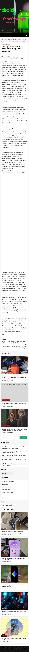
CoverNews (21, 648)
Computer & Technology (7, 492)
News (3, 495)
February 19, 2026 (9, 432)
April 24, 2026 (8, 641)
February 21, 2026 (9, 380)
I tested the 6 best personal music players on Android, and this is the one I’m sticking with (14, 447)
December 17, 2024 (10, 54)
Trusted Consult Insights (6, 505)
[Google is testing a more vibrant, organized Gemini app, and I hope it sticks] (14, 574)
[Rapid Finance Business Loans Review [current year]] (14, 392)
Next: (14, 346)
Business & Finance (6, 44)
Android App (5, 484)
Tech (3, 497)
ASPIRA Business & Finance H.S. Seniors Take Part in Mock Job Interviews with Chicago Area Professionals (14, 377)
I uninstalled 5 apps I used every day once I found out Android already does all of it (14, 451)
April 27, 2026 (8, 561)
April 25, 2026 (8, 614)
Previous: (14, 341)
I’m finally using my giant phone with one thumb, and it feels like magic (14, 464)
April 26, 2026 (8, 588)
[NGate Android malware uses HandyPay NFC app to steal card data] (14, 601)
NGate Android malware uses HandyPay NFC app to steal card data (14, 460)
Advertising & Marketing (8, 481)
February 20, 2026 (9, 406)
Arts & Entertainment (7, 486)
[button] (2, 35)
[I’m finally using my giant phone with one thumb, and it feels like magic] (14, 627)
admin (4, 54)
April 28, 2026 (8, 534)
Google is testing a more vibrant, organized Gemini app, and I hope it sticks (14, 456)
